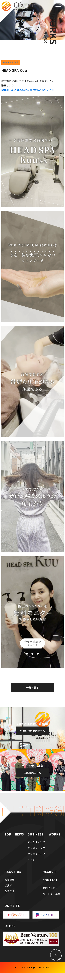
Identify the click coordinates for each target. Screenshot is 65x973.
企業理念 (10, 891)
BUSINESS (35, 834)
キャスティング (10, 62)
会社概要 (10, 879)
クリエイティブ (36, 854)
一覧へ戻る (32, 687)
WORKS (54, 834)
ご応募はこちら (32, 772)
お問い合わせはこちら (32, 731)
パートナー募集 (51, 894)
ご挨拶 (8, 885)
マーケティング (36, 842)
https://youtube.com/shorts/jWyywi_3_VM (27, 90)
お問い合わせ (50, 888)
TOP (61, 16)
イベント (33, 860)
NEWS (19, 834)
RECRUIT (50, 871)
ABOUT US (13, 871)
